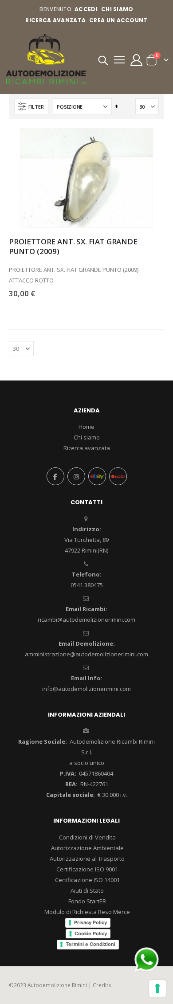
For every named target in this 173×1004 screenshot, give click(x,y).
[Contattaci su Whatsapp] (146, 959)
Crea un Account (118, 20)
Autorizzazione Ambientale (87, 848)
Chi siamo (87, 437)
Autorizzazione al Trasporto (87, 859)
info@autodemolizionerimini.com (86, 689)
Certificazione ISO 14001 (87, 880)
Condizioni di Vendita (87, 837)
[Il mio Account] (136, 60)
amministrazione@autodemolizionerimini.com (86, 654)
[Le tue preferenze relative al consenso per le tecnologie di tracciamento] (157, 988)
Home (86, 427)
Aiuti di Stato (87, 890)
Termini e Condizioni (90, 944)
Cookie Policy (91, 933)
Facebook (55, 476)
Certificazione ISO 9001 (87, 869)
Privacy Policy (90, 922)
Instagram (76, 476)
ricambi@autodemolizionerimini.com (86, 620)
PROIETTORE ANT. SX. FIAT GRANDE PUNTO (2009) (73, 247)
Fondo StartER (87, 901)
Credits (102, 984)
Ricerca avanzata (55, 20)
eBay (97, 476)
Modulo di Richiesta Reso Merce (87, 912)
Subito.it (118, 476)
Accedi (86, 9)
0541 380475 (87, 585)
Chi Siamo (117, 9)
